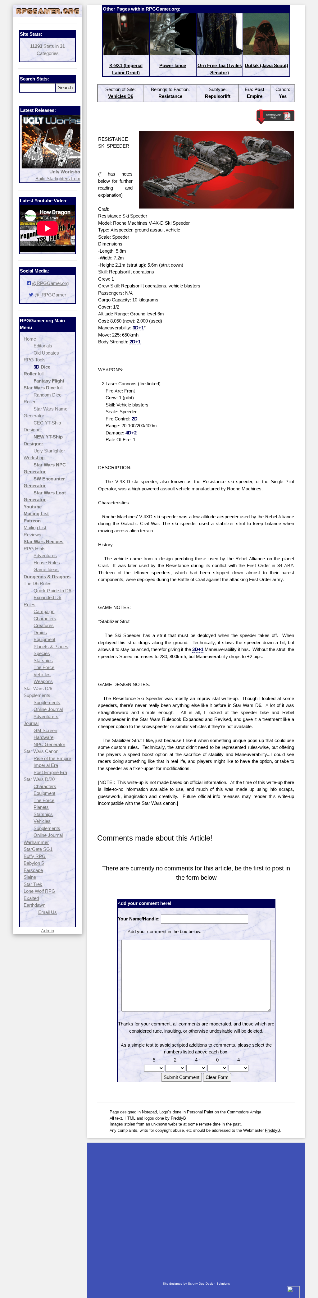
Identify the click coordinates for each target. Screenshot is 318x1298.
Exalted (31, 898)
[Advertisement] (196, 1205)
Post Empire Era (50, 772)
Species (42, 653)
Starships (43, 660)
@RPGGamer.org (50, 283)
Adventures (45, 555)
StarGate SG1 (38, 849)
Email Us (47, 912)
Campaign (44, 611)
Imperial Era (46, 765)
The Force (44, 667)
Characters (45, 618)
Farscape (33, 870)
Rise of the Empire (52, 758)
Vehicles (42, 674)
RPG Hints (35, 549)
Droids (40, 632)
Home (30, 339)
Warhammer (36, 842)
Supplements (47, 702)
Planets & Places (51, 646)
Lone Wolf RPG (39, 891)
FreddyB (272, 1130)
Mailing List (35, 527)
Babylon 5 (34, 863)
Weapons (43, 681)
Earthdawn (34, 905)
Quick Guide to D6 (52, 591)
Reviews (32, 535)
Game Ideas (46, 569)
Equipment (44, 639)
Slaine (30, 877)
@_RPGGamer (50, 295)
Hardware (43, 737)
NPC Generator (49, 744)
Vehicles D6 (120, 96)
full (40, 374)
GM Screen (45, 730)
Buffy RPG (35, 856)
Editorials (43, 346)
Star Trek (33, 884)
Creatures (44, 625)
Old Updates (46, 353)
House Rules (47, 563)
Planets (41, 807)
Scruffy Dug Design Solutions (209, 1283)
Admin (47, 930)
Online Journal (48, 709)
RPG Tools (35, 360)
